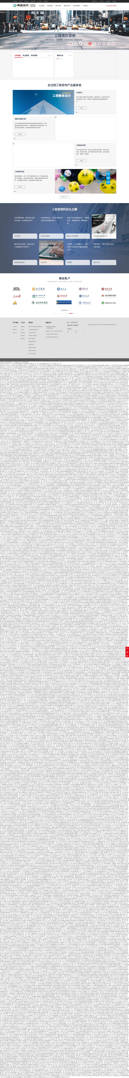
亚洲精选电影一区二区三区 (27, 506)
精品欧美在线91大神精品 (121, 591)
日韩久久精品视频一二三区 (108, 484)
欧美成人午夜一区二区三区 (47, 447)
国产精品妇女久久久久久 (38, 628)
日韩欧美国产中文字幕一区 (34, 476)
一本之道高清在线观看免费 (27, 596)
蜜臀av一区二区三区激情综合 (60, 647)
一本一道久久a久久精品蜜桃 (88, 509)
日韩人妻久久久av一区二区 (14, 390)
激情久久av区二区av (87, 468)
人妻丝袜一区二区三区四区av (59, 416)
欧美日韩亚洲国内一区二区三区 (81, 571)
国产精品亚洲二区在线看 (92, 409)
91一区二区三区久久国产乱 (85, 446)
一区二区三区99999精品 (41, 658)
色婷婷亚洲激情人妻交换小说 (39, 617)
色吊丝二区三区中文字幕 (29, 572)
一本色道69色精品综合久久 (75, 517)
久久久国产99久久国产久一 (109, 479)
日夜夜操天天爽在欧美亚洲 (76, 465)
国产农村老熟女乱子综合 (116, 441)
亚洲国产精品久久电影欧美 (20, 460)
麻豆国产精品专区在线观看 (51, 438)
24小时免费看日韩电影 (15, 572)
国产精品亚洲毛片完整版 (8, 719)
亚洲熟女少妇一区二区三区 (89, 528)
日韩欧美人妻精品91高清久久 (112, 422)
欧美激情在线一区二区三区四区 (45, 613)
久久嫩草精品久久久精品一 (24, 531)
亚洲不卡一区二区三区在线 (54, 514)
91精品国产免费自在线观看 (36, 575)
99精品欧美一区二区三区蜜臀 (105, 457)
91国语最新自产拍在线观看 (66, 431)
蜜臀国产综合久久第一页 (24, 471)
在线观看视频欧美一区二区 (29, 498)
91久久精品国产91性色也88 (43, 615)
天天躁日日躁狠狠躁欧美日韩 (77, 572)
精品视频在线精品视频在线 (21, 386)
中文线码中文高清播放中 (24, 536)
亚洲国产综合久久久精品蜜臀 (41, 454)
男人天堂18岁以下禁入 (70, 637)
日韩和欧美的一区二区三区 (16, 419)
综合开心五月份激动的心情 (29, 503)
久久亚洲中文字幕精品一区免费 (25, 563)
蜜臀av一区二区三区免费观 (29, 428)
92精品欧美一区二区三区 (38, 623)
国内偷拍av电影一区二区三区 (30, 542)
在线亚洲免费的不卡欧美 (22, 430)
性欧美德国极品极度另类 (67, 365)
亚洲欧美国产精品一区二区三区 (13, 503)
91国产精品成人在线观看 (57, 620)
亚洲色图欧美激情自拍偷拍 (85, 626)
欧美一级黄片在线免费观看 (19, 495)
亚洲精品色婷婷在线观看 (39, 689)
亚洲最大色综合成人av (77, 667)
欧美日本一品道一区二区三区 (8, 435)
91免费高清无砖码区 (41, 449)
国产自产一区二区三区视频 (104, 699)
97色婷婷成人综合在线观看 (20, 634)
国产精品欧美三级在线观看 (88, 640)
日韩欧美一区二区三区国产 (23, 518)
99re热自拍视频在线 (25, 662)
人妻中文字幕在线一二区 (40, 420)
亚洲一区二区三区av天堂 (45, 443)
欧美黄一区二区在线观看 (48, 645)
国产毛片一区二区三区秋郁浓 (82, 499)
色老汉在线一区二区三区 (70, 446)
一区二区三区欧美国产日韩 (84, 368)
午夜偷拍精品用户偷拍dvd (82, 493)
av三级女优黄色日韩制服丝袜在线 (41, 586)
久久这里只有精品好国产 (34, 400)
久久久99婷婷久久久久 (14, 636)
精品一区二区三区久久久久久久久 (17, 375)
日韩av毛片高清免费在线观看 (60, 427)
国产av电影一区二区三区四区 (29, 452)
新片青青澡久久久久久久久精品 (56, 694)
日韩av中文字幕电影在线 (106, 685)
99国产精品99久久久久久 (52, 639)
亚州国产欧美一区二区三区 (116, 408)
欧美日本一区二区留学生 (69, 384)
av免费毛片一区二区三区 (45, 406)
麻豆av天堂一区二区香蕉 (52, 471)
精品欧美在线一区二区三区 (15, 697)
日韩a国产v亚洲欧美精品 (95, 507)
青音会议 (26, 1)
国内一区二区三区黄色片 (51, 460)
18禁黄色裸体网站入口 (86, 522)
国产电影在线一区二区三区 (77, 526)
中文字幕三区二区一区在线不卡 (28, 406)
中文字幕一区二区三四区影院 (52, 719)
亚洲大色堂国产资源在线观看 (45, 465)
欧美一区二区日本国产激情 (109, 523)
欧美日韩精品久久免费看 (18, 450)
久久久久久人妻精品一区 (35, 618)
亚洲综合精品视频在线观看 (86, 602)
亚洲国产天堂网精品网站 (119, 549)
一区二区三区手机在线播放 (94, 419)
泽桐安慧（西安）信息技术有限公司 (54, 331)
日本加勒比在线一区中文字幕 (62, 512)
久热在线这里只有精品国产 (17, 577)
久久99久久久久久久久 (85, 537)
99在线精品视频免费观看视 (84, 617)
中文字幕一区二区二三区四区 (100, 617)
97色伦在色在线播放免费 (71, 621)
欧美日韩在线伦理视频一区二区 (71, 420)
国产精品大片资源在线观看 (27, 379)
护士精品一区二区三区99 (64, 386)
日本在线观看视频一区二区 (65, 433)
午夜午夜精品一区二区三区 (16, 645)
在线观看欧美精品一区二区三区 (43, 596)
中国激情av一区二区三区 (8, 518)
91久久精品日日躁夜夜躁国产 (61, 428)
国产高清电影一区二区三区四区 (37, 704)
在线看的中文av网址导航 (63, 375)
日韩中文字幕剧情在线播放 (82, 639)
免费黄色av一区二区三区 (69, 555)
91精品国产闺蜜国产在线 (65, 686)
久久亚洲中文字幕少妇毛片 (10, 480)
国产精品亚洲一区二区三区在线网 (105, 403)
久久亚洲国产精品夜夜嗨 (28, 537)
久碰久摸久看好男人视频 (114, 696)
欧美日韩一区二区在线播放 (69, 393)
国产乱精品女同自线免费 (96, 708)
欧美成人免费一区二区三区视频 (117, 376)
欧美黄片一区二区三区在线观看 (105, 454)
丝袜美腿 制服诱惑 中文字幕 (77, 613)
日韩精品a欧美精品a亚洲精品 (103, 656)
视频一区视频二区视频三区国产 (10, 384)
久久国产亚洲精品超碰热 (40, 514)
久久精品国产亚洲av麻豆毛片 (65, 373)
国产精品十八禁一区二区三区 (33, 409)
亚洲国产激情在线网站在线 (52, 593)
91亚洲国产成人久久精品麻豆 (92, 550)
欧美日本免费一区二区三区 (27, 522)
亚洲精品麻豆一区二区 (116, 575)
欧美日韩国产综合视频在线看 (106, 397)
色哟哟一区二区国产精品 (112, 365)
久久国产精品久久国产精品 (61, 715)
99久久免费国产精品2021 (32, 484)
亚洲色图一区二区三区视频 (7, 567)
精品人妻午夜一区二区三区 (59, 401)
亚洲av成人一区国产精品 (50, 378)
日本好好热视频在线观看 (16, 526)
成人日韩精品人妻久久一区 (22, 365)
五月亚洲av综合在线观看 (65, 678)
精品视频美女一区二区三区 (61, 452)
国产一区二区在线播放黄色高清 (87, 563)
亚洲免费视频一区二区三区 (76, 726)
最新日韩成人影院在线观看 (106, 409)
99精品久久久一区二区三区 (36, 431)
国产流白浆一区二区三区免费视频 (12, 397)
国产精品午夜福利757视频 (88, 588)
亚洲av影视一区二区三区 (114, 558)
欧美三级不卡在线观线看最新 (112, 431)
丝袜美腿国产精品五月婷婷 (67, 536)
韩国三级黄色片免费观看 (67, 405)
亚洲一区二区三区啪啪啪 (74, 673)
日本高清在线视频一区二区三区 (16, 439)
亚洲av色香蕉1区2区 (22, 704)
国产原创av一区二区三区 (56, 444)
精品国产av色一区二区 (111, 560)
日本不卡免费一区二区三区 (107, 550)
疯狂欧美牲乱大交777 (78, 462)
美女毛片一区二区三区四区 (73, 468)
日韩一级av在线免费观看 (109, 439)
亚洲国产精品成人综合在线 (56, 651)
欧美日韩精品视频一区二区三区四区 (16, 433)
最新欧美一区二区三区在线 (119, 528)
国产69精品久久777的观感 (25, 420)
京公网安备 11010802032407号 (82, 359)
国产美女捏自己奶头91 (117, 651)
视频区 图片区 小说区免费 (68, 612)
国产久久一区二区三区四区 (69, 711)
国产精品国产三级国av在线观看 (76, 443)
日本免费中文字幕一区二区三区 (66, 476)
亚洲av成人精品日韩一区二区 (85, 469)
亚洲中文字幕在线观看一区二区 (116, 425)
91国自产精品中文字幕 (26, 376)
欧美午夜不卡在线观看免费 (94, 390)
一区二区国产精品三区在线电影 (39, 651)
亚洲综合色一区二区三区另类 (83, 425)
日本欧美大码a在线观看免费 (32, 447)
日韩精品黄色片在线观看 (117, 722)
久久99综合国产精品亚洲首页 (39, 662)
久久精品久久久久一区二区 (114, 539)
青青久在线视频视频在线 (50, 702)
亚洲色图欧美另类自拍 (81, 612)
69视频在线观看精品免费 (45, 553)
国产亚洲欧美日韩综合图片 (67, 623)
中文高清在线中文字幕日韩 (114, 398)
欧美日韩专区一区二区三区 (97, 511)
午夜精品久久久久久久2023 (59, 534)
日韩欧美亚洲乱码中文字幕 (80, 395)
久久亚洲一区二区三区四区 (95, 431)
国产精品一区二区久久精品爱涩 (25, 446)
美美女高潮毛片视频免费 (73, 509)
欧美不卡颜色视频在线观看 (36, 634)
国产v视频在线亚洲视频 (108, 726)
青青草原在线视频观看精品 (74, 636)
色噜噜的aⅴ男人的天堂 (59, 501)
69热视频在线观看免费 (108, 718)
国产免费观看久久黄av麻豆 (101, 482)
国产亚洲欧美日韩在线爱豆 (114, 658)
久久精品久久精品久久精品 (62, 450)
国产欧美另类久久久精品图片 (14, 677)
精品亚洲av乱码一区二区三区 (58, 607)
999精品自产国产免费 (6, 574)
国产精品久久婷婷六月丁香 (104, 387)
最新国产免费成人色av (111, 639)
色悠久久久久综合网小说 (90, 424)
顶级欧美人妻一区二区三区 (105, 501)
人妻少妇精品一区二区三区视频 (103, 566)
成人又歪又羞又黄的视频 (52, 518)
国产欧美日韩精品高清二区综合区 (99, 408)
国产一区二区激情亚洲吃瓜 (28, 517)
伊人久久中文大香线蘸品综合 (45, 572)
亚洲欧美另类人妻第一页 (21, 533)
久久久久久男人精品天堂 (55, 599)
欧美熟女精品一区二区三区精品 (110, 389)
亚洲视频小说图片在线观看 (97, 704)
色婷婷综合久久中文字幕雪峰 (20, 661)
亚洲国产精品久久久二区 (61, 541)
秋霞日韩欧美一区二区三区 (36, 593)
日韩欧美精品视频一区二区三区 (96, 477)
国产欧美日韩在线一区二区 (21, 575)
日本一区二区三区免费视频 (42, 416)
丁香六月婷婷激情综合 (61, 392)
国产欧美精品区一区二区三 (40, 490)
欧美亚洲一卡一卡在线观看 (63, 479)
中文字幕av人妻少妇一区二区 (97, 405)
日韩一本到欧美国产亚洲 (67, 675)
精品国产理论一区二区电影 (58, 713)
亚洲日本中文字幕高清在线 (103, 623)
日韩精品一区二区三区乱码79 (25, 368)
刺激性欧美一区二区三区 (97, 422)
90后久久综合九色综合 (82, 708)
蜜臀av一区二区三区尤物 (20, 642)
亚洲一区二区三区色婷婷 (109, 443)
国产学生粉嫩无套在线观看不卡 (77, 541)
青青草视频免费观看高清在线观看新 (85, 623)
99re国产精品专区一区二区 (56, 637)
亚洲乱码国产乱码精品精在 (99, 384)
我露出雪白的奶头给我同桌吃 (74, 387)
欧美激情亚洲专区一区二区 (59, 487)
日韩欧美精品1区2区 (25, 370)
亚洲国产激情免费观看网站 (20, 455)
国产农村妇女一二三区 (78, 386)
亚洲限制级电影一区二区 (30, 424)
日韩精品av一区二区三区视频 (117, 455)
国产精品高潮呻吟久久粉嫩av (100, 455)
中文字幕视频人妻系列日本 (24, 552)
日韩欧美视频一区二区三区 (16, 469)
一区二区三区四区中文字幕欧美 (33, 556)
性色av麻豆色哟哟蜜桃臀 (41, 599)
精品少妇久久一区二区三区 (67, 681)
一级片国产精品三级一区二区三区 (84, 628)
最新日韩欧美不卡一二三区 (111, 612)
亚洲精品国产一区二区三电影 (78, 547)
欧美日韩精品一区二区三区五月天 (17, 664)
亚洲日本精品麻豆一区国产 (20, 681)
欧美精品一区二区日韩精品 (107, 596)
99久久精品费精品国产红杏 (13, 673)
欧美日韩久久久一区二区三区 (83, 460)
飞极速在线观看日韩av (29, 528)
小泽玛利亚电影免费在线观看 (60, 530)
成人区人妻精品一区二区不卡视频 (113, 493)
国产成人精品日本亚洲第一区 (61, 605)
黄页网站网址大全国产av (99, 642)
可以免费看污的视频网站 (29, 677)
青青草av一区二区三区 (93, 585)
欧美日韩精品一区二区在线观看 (58, 435)
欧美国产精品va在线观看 (83, 707)
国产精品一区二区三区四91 (112, 577)
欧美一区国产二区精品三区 (106, 435)
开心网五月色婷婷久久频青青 (33, 672)
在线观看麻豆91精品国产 (61, 650)
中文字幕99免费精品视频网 (32, 469)
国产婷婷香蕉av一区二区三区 (81, 498)
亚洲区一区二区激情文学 (14, 537)
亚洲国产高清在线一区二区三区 (104, 692)
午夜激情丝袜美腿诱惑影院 (99, 398)
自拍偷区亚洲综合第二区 (12, 370)
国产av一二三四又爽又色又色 (99, 425)
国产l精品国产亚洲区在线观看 (47, 395)
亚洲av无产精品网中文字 (31, 577)
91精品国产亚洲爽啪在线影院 (52, 642)
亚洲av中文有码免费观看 (119, 669)
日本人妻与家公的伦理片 (94, 678)
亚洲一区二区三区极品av (100, 558)
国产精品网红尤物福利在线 (105, 710)
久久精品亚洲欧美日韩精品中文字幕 (107, 401)
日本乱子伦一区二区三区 (85, 449)
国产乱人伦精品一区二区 (59, 468)
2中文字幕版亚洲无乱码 (74, 506)
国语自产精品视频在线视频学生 (52, 393)
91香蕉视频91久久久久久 (109, 661)
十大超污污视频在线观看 (52, 628)
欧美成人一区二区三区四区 (76, 596)
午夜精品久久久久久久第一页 (100, 381)
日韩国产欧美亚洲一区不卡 (52, 575)
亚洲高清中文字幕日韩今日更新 (43, 468)
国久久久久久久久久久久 (51, 431)
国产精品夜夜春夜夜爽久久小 (14, 542)
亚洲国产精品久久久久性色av (81, 533)
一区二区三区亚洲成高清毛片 (69, 463)
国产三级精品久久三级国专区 (102, 637)
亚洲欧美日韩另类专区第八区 (108, 553)
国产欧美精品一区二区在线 (119, 392)
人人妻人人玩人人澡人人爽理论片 (21, 574)
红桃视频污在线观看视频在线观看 (94, 450)
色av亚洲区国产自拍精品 (45, 401)
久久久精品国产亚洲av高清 (101, 626)
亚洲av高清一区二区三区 (80, 585)
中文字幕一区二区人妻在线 (103, 680)
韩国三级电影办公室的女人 (16, 683)
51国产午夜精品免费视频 (40, 694)
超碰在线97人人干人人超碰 (61, 503)
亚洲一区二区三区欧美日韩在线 (10, 707)
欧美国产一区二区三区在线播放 (83, 376)
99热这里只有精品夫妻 (53, 536)
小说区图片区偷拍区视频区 (91, 615)
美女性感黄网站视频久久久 (57, 528)
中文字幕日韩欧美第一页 (115, 522)
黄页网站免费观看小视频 (70, 514)
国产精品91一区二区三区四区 (67, 556)
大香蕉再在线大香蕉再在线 (24, 692)
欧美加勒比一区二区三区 (91, 667)
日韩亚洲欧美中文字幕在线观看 (69, 495)
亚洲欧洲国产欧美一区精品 (119, 436)
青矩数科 (46, 1)
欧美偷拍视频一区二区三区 (67, 575)
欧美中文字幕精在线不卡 (54, 721)
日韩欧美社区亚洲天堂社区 (45, 382)
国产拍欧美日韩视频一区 (54, 408)
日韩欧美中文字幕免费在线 (111, 512)
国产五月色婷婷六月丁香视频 (112, 533)
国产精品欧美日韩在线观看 (14, 669)
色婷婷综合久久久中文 (97, 414)
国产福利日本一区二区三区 (60, 424)
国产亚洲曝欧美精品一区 (31, 582)
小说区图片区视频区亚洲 (80, 433)
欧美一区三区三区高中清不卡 (16, 409)
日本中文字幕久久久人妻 (83, 579)
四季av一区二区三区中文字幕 (26, 711)
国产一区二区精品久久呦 (78, 378)
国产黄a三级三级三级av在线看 (65, 542)
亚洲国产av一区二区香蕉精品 (113, 704)
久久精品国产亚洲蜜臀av (69, 692)
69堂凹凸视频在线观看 (47, 715)
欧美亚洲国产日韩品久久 (31, 683)
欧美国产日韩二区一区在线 (70, 444)
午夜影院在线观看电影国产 (32, 512)
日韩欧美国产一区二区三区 (99, 643)
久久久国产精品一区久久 (105, 691)
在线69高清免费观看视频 (27, 637)
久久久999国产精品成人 (21, 511)
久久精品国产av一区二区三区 (85, 441)
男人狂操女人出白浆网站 (112, 477)
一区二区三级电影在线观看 (118, 420)
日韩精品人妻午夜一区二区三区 (61, 553)
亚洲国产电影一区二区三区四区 (64, 371)
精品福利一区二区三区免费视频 (64, 598)
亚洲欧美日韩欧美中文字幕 (73, 699)
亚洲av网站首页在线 (50, 430)
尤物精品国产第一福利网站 (26, 680)
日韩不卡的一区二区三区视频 (87, 677)
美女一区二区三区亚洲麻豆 (88, 609)
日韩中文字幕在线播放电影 (68, 558)
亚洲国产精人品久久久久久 (66, 639)
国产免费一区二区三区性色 (57, 552)
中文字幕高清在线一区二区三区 (52, 544)
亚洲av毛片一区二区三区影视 (74, 528)
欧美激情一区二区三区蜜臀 (81, 371)
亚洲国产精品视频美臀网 (64, 411)
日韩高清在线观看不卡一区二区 (38, 482)
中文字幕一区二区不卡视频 (21, 612)
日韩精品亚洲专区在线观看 (42, 620)
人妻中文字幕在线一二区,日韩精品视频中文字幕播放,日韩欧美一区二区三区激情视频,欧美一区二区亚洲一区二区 (30, 363)
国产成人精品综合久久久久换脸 (84, 556)
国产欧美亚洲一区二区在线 (38, 381)
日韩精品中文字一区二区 (110, 515)
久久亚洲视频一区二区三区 (106, 517)
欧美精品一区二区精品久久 (11, 379)
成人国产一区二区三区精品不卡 (109, 636)
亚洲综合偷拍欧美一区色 (73, 561)
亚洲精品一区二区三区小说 (35, 493)
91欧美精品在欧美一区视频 (88, 699)
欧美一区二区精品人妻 (42, 412)
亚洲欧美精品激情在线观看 (81, 417)
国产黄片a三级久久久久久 (96, 371)
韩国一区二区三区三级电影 (24, 602)
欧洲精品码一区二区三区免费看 (51, 681)
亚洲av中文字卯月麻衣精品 (26, 468)
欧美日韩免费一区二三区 (29, 449)
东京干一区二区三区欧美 (113, 662)
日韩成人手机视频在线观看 (16, 594)
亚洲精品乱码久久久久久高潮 (75, 550)
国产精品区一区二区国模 (88, 673)
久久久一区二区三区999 (83, 422)
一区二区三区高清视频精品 (36, 719)
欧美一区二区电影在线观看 (111, 417)
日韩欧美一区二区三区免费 (47, 479)
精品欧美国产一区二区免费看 (34, 433)
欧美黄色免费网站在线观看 (57, 648)
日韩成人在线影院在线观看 (19, 585)
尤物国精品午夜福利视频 (53, 365)
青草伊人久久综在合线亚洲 (15, 373)
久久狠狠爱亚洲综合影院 (121, 582)
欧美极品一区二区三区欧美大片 (42, 685)
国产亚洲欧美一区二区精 (88, 506)
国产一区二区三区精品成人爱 (94, 647)
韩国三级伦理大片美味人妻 (59, 580)
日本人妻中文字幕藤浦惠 (14, 620)
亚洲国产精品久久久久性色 (25, 403)
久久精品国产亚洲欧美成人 (82, 473)
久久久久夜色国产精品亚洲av (12, 598)
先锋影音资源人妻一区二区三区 (46, 392)
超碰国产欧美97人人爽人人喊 (91, 607)
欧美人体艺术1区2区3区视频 (68, 617)
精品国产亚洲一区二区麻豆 (76, 428)
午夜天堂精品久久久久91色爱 (87, 651)
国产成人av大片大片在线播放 (35, 378)
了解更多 (81, 108)
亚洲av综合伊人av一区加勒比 (74, 607)
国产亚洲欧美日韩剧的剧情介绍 (113, 724)
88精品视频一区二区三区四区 (92, 591)
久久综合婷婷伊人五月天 (30, 401)
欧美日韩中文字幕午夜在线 (119, 656)
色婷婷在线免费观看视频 (48, 409)
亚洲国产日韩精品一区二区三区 (110, 715)
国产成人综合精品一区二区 (108, 645)
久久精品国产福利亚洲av (110, 395)
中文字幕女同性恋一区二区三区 (77, 647)
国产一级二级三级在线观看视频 (46, 498)
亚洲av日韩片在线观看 (43, 626)
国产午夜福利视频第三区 (77, 375)
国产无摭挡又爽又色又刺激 (32, 590)
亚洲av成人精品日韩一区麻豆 (10, 694)
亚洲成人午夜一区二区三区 (48, 669)
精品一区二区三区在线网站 (62, 601)
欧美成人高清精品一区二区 (49, 496)
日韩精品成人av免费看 (106, 669)
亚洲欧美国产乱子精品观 (36, 457)
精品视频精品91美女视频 (112, 499)
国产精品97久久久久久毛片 (27, 509)
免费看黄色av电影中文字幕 (13, 579)
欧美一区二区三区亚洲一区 (25, 463)
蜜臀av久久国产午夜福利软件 (94, 443)
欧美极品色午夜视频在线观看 (116, 463)
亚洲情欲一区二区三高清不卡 (14, 487)
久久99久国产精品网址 (6, 460)
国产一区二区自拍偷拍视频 (14, 449)
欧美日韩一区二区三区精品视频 (64, 447)
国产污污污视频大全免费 (27, 566)
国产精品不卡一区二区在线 (16, 447)
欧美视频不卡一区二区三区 (92, 386)
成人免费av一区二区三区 (68, 480)
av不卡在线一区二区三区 (104, 503)
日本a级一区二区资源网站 (62, 613)
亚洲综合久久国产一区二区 (48, 400)
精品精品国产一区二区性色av (33, 414)
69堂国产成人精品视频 (89, 583)
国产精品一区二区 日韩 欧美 (109, 462)
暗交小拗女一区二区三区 (64, 378)
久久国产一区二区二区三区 (14, 498)
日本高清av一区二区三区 (96, 564)
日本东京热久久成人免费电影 (107, 375)
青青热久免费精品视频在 (30, 605)
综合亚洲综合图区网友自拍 (27, 384)
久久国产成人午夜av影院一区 (36, 678)
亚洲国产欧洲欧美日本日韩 (46, 474)
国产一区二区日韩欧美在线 (82, 438)
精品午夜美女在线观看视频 (103, 651)
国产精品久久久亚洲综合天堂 (21, 571)
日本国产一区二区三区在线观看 (78, 645)
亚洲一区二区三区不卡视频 (58, 367)
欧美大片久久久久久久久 (56, 412)
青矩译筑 (33, 1)
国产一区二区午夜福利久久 (69, 544)
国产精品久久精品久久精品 (16, 545)
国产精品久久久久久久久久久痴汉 (43, 547)
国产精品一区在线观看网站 (87, 534)
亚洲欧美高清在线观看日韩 (55, 403)
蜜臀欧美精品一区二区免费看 (65, 577)
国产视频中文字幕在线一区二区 (41, 602)
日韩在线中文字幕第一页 (48, 414)
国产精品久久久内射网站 (93, 530)
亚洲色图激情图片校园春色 (89, 367)
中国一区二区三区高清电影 (21, 544)
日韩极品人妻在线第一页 (79, 678)
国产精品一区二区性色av (114, 460)
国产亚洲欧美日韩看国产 (50, 504)
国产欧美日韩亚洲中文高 (71, 563)
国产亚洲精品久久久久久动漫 (68, 642)
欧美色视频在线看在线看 (51, 718)
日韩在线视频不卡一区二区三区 (61, 688)
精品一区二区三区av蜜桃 (119, 563)
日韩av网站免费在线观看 (45, 688)
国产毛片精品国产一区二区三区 (74, 685)
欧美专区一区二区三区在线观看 (51, 643)
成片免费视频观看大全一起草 (113, 542)
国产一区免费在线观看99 (68, 704)
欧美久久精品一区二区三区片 (20, 624)
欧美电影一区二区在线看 (24, 617)
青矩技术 (25, 5)
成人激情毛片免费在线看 (103, 659)
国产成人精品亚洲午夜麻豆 (38, 621)
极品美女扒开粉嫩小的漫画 (41, 368)
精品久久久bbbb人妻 (39, 405)
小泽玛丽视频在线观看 (13, 522)
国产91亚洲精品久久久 (57, 441)
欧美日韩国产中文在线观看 (93, 613)
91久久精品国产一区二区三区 (84, 370)
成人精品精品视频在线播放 (85, 599)
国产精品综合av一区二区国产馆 (48, 411)
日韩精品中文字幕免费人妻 (64, 462)
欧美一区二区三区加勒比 (83, 704)
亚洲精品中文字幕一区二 (89, 387)
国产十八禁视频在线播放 (80, 477)
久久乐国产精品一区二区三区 (70, 721)
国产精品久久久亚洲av (94, 447)
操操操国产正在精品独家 (73, 609)
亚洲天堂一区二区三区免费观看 (69, 381)
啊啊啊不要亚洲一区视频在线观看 (12, 626)
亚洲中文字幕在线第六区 (93, 631)
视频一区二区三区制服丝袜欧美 (103, 492)
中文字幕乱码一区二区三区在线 (47, 577)
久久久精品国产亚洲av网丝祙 (75, 710)
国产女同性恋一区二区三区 (49, 473)
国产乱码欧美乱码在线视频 (93, 504)
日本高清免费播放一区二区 (21, 482)
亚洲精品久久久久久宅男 (77, 450)
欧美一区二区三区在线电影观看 (58, 583)
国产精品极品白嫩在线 (21, 493)
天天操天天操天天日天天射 (101, 574)
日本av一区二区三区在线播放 (67, 460)
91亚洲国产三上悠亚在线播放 (48, 590)
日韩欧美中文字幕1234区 (91, 375)
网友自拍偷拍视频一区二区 (59, 406)
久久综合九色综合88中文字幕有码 (56, 569)
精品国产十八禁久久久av (30, 526)
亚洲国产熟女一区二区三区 (37, 539)
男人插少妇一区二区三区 (67, 376)
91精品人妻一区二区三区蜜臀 (94, 547)
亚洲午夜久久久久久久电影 (7, 365)
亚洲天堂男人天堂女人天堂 (106, 428)
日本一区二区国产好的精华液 (40, 653)
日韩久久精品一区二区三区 (25, 721)
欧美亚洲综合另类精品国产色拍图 (53, 457)
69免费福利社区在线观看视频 (75, 397)
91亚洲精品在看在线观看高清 (56, 691)
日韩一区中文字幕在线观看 (103, 436)
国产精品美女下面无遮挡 (90, 397)
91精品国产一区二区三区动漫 (93, 465)
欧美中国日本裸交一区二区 (88, 436)
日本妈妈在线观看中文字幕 (54, 704)
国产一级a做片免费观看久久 (54, 384)
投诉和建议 (76, 5)
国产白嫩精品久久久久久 (17, 512)
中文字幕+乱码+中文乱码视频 (16, 601)
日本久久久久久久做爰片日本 (68, 368)
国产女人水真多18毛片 (73, 534)
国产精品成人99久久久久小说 (10, 711)
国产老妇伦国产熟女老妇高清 (33, 466)
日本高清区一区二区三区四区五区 (42, 530)
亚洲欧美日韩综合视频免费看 (43, 647)
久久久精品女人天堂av (119, 677)
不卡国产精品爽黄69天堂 (25, 480)
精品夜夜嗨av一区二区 (87, 713)
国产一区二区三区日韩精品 (15, 528)
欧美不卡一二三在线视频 (101, 628)
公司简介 (15, 326)
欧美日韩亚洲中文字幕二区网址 (25, 658)
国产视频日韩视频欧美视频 (59, 666)
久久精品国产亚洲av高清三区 (86, 463)
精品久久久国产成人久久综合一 (55, 621)
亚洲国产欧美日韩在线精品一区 (39, 387)
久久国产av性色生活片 (121, 605)
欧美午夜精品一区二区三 (81, 431)
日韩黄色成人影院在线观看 (71, 651)
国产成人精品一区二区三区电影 (116, 628)
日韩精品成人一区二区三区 (65, 560)
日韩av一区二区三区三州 (104, 650)
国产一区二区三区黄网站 (55, 653)
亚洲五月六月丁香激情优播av (50, 556)
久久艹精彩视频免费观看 (96, 515)
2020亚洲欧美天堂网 (5, 550)
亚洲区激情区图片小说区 (38, 398)
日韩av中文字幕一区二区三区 (93, 462)
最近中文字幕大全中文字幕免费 (85, 555)
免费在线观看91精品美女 (96, 675)
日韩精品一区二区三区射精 (10, 656)
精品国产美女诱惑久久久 (116, 569)
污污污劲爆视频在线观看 (52, 398)
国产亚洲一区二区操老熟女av (115, 593)
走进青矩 (42, 5)
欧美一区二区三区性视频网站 (107, 654)
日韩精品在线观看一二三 (13, 648)
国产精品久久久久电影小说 (61, 520)
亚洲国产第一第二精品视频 (53, 370)
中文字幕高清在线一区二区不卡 (55, 574)
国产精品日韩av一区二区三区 (107, 624)
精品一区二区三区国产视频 (91, 685)
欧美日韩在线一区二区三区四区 (62, 419)
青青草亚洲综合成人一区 (36, 604)
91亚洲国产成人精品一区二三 (118, 700)
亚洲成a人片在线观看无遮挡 (104, 392)
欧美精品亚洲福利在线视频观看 (57, 454)
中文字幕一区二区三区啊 (88, 567)
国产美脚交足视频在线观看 (54, 692)
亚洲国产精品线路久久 (81, 507)
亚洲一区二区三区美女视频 (103, 561)
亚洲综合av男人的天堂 (89, 392)
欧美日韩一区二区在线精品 (119, 561)
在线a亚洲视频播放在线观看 (16, 590)
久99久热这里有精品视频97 (11, 412)
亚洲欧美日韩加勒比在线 (71, 677)
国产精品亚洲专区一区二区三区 (54, 670)
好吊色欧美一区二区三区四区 (12, 517)
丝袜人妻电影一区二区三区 (51, 425)
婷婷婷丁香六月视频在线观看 (65, 590)
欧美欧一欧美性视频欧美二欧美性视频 (70, 624)
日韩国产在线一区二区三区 (82, 542)
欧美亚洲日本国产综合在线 (20, 382)
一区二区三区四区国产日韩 (112, 618)
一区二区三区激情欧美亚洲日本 (101, 379)
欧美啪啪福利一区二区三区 (106, 406)
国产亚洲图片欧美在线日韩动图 (118, 574)
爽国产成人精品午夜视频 (84, 393)
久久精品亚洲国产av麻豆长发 (101, 480)
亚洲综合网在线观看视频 (35, 681)
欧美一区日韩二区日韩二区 (110, 526)
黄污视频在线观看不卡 (16, 465)
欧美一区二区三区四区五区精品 (97, 373)
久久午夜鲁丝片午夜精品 (57, 602)
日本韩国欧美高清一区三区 (7, 604)
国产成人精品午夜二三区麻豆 (41, 444)
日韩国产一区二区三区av (104, 367)
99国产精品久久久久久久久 (101, 490)
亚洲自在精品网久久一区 (68, 408)
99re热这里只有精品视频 (118, 609)
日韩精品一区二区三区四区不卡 (51, 661)
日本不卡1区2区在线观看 (8, 446)
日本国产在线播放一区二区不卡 (54, 722)
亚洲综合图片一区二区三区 (77, 409)
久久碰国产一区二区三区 (57, 626)
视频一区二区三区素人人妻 (9, 471)
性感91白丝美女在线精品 (27, 579)
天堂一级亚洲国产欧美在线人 (72, 436)
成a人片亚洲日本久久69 (122, 430)
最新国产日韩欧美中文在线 (51, 564)
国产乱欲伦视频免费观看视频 (103, 555)
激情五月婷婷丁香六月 (26, 514)
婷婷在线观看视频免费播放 (22, 381)
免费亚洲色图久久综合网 (116, 482)
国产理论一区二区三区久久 (68, 422)
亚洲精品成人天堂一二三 (11, 403)
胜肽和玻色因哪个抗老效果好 (54, 696)
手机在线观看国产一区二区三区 (53, 455)
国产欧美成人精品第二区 (34, 550)
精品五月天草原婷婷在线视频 (25, 654)
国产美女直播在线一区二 (36, 393)
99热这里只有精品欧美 (118, 648)
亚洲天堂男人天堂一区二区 (120, 416)
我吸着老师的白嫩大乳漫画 (7, 454)
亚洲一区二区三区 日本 (72, 449)
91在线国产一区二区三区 (36, 438)
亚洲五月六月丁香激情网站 (121, 457)
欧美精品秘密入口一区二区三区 (10, 376)
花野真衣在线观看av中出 (60, 716)
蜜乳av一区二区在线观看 (113, 373)
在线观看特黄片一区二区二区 (114, 536)
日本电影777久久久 (54, 368)
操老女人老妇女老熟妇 (35, 477)
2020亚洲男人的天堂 (109, 686)
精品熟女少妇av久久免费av (75, 549)
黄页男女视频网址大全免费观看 (97, 664)
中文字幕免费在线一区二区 (114, 370)
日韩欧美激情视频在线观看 (61, 572)
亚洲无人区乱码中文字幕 (38, 370)
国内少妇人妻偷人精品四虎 (94, 541)
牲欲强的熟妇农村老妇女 (29, 487)
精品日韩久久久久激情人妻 (11, 561)
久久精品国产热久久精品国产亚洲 (87, 457)
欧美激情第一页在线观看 (114, 449)
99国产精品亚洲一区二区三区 (72, 574)
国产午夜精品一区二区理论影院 (44, 517)
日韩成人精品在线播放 (119, 685)
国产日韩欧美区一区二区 (61, 517)
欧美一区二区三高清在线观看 (8, 692)
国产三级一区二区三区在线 (119, 452)
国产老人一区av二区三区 (63, 669)
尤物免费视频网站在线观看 (105, 424)
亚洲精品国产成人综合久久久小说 (91, 580)
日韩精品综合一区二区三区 (97, 618)
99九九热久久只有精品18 (8, 632)
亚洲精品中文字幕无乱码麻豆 (34, 496)
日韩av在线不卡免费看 (50, 389)
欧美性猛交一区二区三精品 (115, 531)
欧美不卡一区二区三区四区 (84, 384)
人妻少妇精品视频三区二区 (56, 579)
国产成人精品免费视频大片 (103, 609)
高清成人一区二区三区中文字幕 (42, 367)
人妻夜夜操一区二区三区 (50, 686)
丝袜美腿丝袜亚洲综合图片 (78, 504)
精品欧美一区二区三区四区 (38, 365)
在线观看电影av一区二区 (35, 511)
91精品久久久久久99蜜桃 (17, 643)
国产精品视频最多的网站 (51, 515)
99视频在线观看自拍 (5, 556)
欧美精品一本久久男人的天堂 (44, 659)
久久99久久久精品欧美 (64, 504)
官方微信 (114, 1)
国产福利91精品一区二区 (16, 462)
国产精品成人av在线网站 (99, 539)
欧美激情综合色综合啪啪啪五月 (112, 371)
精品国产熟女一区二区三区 (107, 705)
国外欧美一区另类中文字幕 (64, 389)
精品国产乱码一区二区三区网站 (66, 634)
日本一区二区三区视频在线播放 (106, 721)
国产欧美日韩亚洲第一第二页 (22, 696)
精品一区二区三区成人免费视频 (89, 691)
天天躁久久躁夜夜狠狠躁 (16, 523)
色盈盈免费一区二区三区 (49, 462)
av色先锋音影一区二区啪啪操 (71, 490)
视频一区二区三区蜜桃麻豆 (66, 438)
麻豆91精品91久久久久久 (16, 473)
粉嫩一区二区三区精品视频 (44, 605)
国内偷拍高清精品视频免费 (78, 479)
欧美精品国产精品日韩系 (12, 685)
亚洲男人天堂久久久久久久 (66, 507)
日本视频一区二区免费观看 (81, 675)
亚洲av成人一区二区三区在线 (25, 700)
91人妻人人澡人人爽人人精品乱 (79, 697)
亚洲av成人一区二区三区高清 (116, 384)
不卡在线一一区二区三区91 (75, 582)
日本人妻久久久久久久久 (9, 408)
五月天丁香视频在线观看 (82, 408)
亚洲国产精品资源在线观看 (34, 664)
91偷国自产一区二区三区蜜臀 (89, 420)
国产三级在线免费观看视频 (27, 591)
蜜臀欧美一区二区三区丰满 (101, 441)
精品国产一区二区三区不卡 (44, 428)
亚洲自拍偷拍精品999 (75, 452)
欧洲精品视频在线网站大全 (97, 639)
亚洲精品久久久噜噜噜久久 (76, 523)
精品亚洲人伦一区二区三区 (108, 530)
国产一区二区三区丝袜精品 (51, 493)
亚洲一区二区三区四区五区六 (24, 691)
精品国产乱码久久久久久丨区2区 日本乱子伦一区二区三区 (82, 501)
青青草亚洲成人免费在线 (22, 504)
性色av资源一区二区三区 (16, 401)
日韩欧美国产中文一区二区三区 (69, 539)
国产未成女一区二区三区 (99, 368)
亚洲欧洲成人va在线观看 (32, 450)
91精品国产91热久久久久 (84, 662)
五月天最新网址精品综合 (11, 708)
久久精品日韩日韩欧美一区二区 (75, 594)
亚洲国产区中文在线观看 (46, 419)
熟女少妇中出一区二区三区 (21, 564)
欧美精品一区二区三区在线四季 (78, 520)
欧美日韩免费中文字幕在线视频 (63, 672)
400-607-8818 (112, 6)
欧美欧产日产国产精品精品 (88, 403)
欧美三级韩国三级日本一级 (84, 711)
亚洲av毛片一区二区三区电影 (82, 604)
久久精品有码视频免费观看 (24, 425)
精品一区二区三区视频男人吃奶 (74, 654)
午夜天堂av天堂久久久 (89, 666)
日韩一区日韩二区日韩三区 (99, 476)
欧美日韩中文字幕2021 (122, 403)
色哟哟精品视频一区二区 (57, 488)
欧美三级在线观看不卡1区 (116, 588)
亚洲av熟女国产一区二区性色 (93, 715)
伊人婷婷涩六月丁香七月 (121, 428)
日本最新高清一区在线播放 (100, 468)
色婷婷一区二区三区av (32, 474)
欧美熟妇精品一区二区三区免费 (99, 438)
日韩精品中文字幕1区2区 (78, 545)
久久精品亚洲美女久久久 (94, 389)
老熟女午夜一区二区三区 (88, 680)
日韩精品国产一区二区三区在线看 (107, 667)
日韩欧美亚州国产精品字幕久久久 (9, 488)
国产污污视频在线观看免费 (10, 721)
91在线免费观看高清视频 (118, 632)
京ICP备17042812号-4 (69, 359)
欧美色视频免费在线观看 (66, 398)
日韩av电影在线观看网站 (8, 558)
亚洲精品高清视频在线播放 (95, 590)
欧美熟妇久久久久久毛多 (39, 531)
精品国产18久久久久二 (122, 433)
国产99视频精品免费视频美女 (41, 435)
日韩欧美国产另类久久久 (104, 474)
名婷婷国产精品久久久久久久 (72, 670)
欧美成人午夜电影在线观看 (95, 697)
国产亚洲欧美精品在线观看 (84, 455)
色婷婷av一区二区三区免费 (97, 400)
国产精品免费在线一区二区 (118, 659)
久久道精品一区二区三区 (38, 722)
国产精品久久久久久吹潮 (82, 681)
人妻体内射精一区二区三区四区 (120, 689)
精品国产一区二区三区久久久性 (25, 436)
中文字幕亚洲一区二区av (69, 707)
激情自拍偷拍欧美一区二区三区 (82, 560)
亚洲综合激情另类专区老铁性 (78, 631)
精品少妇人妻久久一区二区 (76, 650)
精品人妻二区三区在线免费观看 (50, 624)
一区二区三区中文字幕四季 (49, 477)
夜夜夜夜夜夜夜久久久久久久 (93, 620)
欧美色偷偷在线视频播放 (63, 430)
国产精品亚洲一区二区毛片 (96, 629)
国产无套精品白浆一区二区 (21, 438)
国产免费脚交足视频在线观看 (38, 558)
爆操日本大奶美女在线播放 (65, 618)
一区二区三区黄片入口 (109, 433)
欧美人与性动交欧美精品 (26, 501)
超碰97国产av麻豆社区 (44, 441)
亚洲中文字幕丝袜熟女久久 (108, 678)
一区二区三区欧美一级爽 (74, 406)
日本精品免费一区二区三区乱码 (62, 390)
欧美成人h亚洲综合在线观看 (69, 658)
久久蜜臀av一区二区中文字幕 (110, 580)
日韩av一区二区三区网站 (29, 613)
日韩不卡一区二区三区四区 (95, 433)
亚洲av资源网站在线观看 (67, 417)
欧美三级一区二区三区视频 (105, 694)
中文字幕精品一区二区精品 (29, 390)
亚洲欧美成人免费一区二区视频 (93, 726)
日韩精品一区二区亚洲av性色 (20, 610)
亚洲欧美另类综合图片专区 (107, 382)
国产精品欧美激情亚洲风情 (56, 566)
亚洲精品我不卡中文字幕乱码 (117, 617)
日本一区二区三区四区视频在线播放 (12, 485)
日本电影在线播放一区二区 (59, 710)
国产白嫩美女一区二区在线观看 (110, 507)
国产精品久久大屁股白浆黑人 (104, 567)
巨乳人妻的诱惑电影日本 (38, 422)
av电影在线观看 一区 (70, 579)
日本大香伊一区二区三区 (64, 545)
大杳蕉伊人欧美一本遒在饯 (79, 389)
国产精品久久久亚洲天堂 (97, 571)
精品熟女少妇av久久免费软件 (29, 648)
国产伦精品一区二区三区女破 (48, 373)
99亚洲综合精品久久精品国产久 (40, 607)
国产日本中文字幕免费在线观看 (86, 412)
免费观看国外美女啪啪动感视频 (86, 656)
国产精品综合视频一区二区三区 (82, 414)
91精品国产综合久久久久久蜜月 (56, 449)
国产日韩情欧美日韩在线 (36, 571)
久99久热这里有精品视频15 (46, 705)
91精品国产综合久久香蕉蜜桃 (65, 477)
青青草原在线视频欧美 (13, 591)
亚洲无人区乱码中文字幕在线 (11, 520)
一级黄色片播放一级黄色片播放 (72, 567)
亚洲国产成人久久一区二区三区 (19, 515)
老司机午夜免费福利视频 (55, 555)
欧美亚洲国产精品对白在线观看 (17, 400)
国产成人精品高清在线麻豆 (23, 623)
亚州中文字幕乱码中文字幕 (73, 648)
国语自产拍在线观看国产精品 (81, 598)
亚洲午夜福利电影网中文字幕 (90, 452)
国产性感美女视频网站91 (49, 629)
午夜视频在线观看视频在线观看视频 (78, 427)
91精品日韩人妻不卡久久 (53, 417)
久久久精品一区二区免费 (29, 659)
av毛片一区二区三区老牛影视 (108, 585)
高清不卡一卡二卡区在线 (10, 444)
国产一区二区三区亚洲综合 (23, 632)
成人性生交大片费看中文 (85, 539)
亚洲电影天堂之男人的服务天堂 (29, 598)
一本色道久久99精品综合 (41, 525)
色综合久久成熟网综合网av (99, 662)
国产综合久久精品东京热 (110, 518)
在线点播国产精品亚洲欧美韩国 (112, 681)
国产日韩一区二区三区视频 (117, 537)
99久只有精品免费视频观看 (107, 466)
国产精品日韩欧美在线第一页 (106, 444)
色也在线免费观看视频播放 (62, 485)
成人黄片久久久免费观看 (117, 583)
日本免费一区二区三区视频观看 (73, 488)
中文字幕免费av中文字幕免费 (116, 476)
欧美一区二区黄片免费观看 (83, 634)
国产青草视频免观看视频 (74, 416)
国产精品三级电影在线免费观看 (77, 484)
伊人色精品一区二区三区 (24, 398)
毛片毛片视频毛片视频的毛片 (85, 637)
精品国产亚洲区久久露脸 (111, 450)
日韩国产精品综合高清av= (13, 406)
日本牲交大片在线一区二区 (100, 446)
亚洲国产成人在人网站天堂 (79, 390)
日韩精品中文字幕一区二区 (55, 662)
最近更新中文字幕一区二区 (57, 654)
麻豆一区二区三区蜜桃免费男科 (46, 485)
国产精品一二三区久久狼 (112, 711)
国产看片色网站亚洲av (96, 661)
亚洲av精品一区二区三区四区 (31, 373)
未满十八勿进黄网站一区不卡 (45, 390)
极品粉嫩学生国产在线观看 (109, 620)
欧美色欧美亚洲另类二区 (58, 522)
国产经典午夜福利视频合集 (97, 542)
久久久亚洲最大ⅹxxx (16, 659)
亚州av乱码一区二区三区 (46, 439)
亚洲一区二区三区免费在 (13, 637)
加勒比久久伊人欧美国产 (107, 591)
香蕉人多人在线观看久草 (43, 528)
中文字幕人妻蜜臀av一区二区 (57, 591)
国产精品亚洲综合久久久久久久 (108, 607)
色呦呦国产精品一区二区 (54, 558)
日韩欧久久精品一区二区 (11, 525)
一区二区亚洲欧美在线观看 (74, 580)
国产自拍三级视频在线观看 (110, 427)
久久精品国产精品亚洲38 (54, 656)
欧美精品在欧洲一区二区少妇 (84, 575)
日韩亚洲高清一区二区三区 (41, 458)
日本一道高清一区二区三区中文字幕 (41, 427)
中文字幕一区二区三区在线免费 (65, 499)
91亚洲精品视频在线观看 (49, 375)
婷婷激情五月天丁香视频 (30, 392)
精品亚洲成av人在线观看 (21, 507)
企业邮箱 (108, 1)
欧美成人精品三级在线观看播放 (16, 474)
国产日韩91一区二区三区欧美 (99, 604)
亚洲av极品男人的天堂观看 (64, 629)
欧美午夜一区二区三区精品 (29, 580)
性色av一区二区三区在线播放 (8, 458)
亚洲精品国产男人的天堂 (115, 525)
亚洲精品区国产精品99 (24, 708)
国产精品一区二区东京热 (38, 471)
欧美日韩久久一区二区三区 (41, 583)
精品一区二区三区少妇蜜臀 (57, 699)
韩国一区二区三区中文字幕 (10, 411)
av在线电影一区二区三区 (84, 658)
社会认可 (15, 332)
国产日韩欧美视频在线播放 (48, 667)
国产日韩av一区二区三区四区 (87, 566)
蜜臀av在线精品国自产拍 (71, 626)
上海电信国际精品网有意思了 (14, 688)
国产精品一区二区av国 (16, 716)
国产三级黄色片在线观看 (8, 722)
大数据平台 (94, 1)
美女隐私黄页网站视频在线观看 (103, 602)
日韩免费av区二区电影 (82, 719)
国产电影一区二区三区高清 (98, 536)
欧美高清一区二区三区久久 (23, 427)
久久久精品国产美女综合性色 (93, 487)
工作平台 (101, 1)
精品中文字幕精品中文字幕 (108, 672)
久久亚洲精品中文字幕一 (52, 632)
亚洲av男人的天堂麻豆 (35, 624)
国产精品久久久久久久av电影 (28, 412)
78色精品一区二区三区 (17, 650)
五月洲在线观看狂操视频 (97, 365)
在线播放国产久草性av (108, 688)
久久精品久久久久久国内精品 (105, 640)
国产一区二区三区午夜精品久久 (32, 473)
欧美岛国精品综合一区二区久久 (24, 405)
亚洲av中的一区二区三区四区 (95, 686)
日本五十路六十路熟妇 (67, 585)
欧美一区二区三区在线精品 (107, 430)
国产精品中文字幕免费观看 (81, 564)
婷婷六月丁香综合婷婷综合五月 (118, 480)
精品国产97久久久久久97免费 (14, 549)
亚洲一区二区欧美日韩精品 (92, 430)
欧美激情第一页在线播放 (122, 550)
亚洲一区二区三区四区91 (40, 721)
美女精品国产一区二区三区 (75, 435)
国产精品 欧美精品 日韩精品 (42, 436)
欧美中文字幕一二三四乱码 (41, 609)
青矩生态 (15, 329)
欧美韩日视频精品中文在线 (70, 492)
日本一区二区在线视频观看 (74, 458)
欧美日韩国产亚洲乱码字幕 (68, 370)
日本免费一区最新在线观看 (75, 392)
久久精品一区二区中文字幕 (78, 669)
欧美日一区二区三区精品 (109, 485)
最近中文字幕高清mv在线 (97, 702)
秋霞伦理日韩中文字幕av (63, 466)
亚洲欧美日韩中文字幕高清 (27, 647)
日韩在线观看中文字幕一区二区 (18, 371)
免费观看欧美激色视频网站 (22, 651)
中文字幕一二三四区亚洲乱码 (120, 503)
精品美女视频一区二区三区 (111, 498)
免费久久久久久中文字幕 (50, 571)
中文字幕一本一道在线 (10, 602)
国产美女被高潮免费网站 (76, 605)
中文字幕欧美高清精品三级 (26, 555)
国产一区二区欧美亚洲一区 (38, 417)
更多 (49, 55)
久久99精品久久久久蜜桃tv (11, 367)
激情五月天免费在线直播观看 (30, 688)
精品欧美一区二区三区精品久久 (100, 537)
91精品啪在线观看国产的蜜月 (61, 547)
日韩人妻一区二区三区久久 (44, 588)
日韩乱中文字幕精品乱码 (40, 403)
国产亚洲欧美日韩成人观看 (109, 719)
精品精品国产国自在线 (102, 588)
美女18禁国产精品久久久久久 (95, 520)
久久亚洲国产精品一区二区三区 (94, 411)
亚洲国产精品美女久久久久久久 (79, 512)
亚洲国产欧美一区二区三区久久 (22, 653)
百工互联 (15, 1)
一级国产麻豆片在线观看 (110, 708)
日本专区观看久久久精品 (48, 371)
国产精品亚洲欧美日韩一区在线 (58, 458)
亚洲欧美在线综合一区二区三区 (20, 724)
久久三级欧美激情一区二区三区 (74, 591)
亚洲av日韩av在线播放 (12, 680)
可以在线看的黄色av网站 (96, 493)
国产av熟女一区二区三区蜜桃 (119, 555)
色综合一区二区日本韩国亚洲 (21, 686)
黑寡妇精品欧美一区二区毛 (94, 439)
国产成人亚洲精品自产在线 (78, 485)
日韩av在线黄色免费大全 (104, 420)
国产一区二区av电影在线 (85, 379)
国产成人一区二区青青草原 (7, 504)
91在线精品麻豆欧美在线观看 (81, 400)
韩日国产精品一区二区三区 (66, 425)
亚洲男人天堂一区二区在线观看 (75, 487)
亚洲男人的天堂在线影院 (39, 376)
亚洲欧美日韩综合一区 (87, 574)
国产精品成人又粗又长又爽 (8, 623)
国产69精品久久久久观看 (7, 593)
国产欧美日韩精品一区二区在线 (97, 593)
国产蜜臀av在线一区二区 (34, 371)
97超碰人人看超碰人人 (62, 610)
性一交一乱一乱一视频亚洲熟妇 (104, 677)
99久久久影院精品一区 (75, 659)
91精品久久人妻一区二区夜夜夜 (93, 526)
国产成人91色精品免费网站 (49, 386)
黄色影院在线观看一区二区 (78, 601)
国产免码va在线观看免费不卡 (94, 485)
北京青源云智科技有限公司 (52, 334)
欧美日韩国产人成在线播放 (52, 405)
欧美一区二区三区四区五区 (44, 673)
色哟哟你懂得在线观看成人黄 (30, 716)
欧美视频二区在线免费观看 (88, 689)
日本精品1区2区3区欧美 (100, 696)
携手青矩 (58, 5)
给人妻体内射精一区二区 (86, 525)
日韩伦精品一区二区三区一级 (90, 406)
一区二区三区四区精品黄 (67, 604)
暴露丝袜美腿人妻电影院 (26, 367)
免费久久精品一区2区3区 (41, 636)
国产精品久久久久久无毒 (93, 484)
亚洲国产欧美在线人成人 (23, 558)
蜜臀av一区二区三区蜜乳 (71, 379)
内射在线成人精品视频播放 (95, 518)
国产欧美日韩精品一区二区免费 (93, 523)
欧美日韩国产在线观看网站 (7, 651)
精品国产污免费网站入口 (77, 430)
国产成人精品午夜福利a (40, 408)
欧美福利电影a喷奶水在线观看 (24, 408)
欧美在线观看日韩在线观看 (82, 511)
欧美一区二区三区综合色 (71, 602)
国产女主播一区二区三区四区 (45, 452)
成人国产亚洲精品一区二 (22, 604)
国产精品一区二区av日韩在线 (8, 552)
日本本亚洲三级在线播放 (53, 612)
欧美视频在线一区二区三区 (25, 694)
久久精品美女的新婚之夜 (13, 713)
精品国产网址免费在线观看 (44, 549)
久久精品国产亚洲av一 (35, 386)
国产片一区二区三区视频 (11, 555)
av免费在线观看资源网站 (44, 526)
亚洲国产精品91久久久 (121, 454)
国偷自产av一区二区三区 (114, 599)
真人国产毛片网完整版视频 (13, 534)
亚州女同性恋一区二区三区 (91, 705)
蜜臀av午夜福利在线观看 (101, 463)
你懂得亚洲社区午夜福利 (121, 458)
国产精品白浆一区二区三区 (9, 368)
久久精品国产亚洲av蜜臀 (9, 425)
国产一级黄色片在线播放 (117, 514)
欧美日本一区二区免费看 (70, 412)
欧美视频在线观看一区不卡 (43, 487)
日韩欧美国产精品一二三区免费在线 (29, 411)
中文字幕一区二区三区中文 (65, 533)
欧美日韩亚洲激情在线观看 (9, 398)
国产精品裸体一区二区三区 (107, 386)
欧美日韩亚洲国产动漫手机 (10, 420)
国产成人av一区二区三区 (115, 438)
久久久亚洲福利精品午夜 (52, 623)
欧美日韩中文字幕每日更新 (38, 708)
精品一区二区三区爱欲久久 (82, 536)
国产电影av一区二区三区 (48, 601)
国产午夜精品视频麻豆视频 (46, 726)
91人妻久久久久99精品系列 (92, 596)
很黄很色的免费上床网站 (96, 681)
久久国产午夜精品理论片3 (53, 495)
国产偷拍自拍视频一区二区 (59, 506)
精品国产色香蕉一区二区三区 (16, 582)
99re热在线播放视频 (60, 550)
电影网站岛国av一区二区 (60, 382)
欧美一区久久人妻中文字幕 (46, 582)
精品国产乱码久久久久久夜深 (84, 476)
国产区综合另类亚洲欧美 (62, 523)
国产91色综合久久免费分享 (28, 534)
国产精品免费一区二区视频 (32, 545)
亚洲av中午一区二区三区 (7, 431)
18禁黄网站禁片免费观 (119, 495)
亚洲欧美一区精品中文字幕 (46, 683)
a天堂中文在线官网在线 (97, 560)
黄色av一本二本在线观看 (23, 417)
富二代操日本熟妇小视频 (57, 379)
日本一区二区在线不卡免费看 (112, 629)
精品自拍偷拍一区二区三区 (11, 468)
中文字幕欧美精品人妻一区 (119, 387)
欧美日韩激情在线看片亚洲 (78, 466)
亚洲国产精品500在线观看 (70, 599)
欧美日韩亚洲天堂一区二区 (90, 503)
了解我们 (85, 5)
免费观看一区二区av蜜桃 (44, 397)
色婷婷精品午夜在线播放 (48, 697)
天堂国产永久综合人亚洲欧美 (20, 639)
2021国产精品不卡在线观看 (9, 586)
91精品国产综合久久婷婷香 (113, 393)
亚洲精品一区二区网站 (121, 487)
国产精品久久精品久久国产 (50, 433)
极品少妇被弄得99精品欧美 (38, 696)
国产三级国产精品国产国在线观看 (88, 444)
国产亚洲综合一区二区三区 (116, 381)
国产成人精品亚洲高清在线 (93, 479)
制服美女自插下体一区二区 (84, 642)
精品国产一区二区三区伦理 (58, 537)
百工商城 (39, 1)
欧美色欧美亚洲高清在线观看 (119, 379)
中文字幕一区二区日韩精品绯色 (65, 473)
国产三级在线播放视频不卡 (103, 673)
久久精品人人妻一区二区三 (34, 375)
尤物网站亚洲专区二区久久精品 (76, 382)
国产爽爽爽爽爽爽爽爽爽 (62, 409)
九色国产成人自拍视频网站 (90, 435)
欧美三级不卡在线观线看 (16, 395)
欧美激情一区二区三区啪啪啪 (84, 531)
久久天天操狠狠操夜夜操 (89, 488)
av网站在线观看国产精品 (28, 620)
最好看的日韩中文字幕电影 (20, 477)
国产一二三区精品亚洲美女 (115, 643)
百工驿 (20, 1)
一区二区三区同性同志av (102, 412)
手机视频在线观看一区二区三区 (60, 526)
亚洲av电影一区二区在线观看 (32, 645)
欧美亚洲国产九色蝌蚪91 (97, 499)
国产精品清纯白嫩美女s (79, 672)
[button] (71, 43)
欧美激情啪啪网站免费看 (57, 563)
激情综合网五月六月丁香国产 (110, 541)
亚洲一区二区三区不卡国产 (108, 613)
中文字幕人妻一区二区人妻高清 (13, 588)
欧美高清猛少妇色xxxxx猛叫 (7, 436)
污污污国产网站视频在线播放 (45, 520)
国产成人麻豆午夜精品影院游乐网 (43, 501)
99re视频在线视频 (33, 382)
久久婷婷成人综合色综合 (39, 463)
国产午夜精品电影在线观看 (54, 689)
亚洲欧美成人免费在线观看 (44, 424)
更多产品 (63, 197)
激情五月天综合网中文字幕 (42, 488)
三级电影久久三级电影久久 (24, 444)
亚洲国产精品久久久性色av (61, 439)
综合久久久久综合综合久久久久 (10, 647)
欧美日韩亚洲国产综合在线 (9, 531)
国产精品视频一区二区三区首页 (85, 514)
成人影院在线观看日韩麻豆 (121, 640)
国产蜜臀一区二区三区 (40, 656)
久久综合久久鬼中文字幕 (119, 615)
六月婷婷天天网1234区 (111, 405)
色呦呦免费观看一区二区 (118, 673)
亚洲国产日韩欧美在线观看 (61, 465)
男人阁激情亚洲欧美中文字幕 (23, 567)
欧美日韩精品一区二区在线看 (48, 499)
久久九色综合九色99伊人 (12, 609)
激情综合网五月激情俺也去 (86, 492)
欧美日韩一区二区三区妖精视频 (82, 398)
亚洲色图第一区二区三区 (81, 664)
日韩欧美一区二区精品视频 (31, 650)
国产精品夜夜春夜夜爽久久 (13, 452)
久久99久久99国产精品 (18, 556)
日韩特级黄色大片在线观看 (52, 539)
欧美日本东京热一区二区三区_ (14, 613)
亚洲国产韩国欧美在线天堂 (59, 673)
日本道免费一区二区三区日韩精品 (22, 569)
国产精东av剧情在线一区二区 (23, 628)
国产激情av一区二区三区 (91, 428)
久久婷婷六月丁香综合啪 (22, 492)
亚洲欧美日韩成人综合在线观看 (71, 403)
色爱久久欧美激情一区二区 (68, 531)
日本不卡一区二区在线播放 (120, 602)
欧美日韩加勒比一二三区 (53, 708)
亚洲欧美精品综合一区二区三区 (15, 466)
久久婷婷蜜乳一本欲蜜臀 (101, 716)
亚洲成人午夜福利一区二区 (73, 694)
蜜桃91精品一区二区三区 (42, 591)
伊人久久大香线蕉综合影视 (26, 547)
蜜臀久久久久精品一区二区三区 (118, 713)
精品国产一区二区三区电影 (88, 454)
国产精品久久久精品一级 (11, 547)
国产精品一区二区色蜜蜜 (113, 664)
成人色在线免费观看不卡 (96, 417)
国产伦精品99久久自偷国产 (93, 601)
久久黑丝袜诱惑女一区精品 (100, 376)
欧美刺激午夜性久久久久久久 (23, 422)
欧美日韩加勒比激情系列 (45, 631)
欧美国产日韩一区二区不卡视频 (48, 542)
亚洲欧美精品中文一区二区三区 (77, 530)
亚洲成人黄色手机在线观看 (70, 696)
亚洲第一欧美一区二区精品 (87, 700)
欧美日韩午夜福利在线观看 (104, 416)
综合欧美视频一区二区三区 (92, 594)
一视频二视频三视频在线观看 (42, 654)
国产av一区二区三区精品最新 (115, 642)
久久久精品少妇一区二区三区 (104, 563)
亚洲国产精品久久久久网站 (75, 474)
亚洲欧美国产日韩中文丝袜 (72, 691)
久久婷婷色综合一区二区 (92, 669)
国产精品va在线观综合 (37, 389)
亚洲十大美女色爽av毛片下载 (17, 484)
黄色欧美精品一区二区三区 (7, 430)
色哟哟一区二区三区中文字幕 (31, 479)
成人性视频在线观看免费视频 (81, 577)
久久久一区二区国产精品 (18, 496)
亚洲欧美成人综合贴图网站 (7, 405)
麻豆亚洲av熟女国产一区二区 (40, 567)
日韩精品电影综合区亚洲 (32, 439)
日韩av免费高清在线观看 (12, 509)
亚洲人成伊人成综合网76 (55, 525)
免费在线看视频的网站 (65, 471)
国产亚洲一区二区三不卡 (67, 628)
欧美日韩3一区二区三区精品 (118, 680)
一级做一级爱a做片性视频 (111, 520)
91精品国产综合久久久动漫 (16, 631)
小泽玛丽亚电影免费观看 (53, 381)
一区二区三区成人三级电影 (11, 640)
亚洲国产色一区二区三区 (94, 645)
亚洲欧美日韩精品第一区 (67, 593)
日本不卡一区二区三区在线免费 (102, 469)
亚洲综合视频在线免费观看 (79, 419)
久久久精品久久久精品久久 (93, 688)
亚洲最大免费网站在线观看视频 (94, 378)
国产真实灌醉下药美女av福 (55, 420)
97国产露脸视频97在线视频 (26, 488)
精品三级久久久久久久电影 (85, 696)
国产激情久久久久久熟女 (58, 640)
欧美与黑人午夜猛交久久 (38, 518)
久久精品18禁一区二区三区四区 (21, 389)
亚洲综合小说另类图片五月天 (34, 560)
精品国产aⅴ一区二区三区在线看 (89, 624)
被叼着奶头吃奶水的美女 (50, 533)
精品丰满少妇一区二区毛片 (89, 416)
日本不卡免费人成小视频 (115, 446)
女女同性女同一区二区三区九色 (104, 534)
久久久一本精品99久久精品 (46, 650)
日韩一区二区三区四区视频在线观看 (67, 469)
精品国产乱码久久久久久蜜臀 (66, 515)
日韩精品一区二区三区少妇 (107, 572)
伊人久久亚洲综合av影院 (19, 378)
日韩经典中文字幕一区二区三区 (110, 465)
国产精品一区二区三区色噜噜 (33, 601)
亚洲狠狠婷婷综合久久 (54, 658)
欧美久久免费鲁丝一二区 (50, 634)
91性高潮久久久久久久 (110, 702)
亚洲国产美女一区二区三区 (66, 564)
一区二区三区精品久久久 (107, 582)
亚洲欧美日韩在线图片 (19, 715)
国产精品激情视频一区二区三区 (114, 400)
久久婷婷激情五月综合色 (39, 692)
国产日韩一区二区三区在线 (61, 683)
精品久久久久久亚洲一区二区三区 (88, 721)
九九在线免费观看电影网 (110, 411)
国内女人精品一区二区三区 (97, 496)
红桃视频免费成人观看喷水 (99, 460)
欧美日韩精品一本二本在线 (16, 414)
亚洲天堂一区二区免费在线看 (88, 401)
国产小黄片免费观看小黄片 (53, 422)
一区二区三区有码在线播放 (60, 443)
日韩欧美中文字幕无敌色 (22, 457)
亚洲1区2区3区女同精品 (95, 719)
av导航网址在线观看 (40, 384)
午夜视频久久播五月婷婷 (80, 447)
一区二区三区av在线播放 (14, 726)
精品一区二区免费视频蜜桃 (16, 705)
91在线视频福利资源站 (61, 484)
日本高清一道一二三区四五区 (43, 506)
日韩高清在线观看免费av (119, 567)
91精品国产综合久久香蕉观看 (110, 390)
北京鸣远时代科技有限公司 (52, 337)
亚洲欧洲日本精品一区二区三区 (70, 700)
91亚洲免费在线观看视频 (93, 672)
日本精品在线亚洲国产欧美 (42, 379)
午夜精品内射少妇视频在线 (88, 561)
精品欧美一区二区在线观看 (74, 367)
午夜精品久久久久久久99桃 (120, 566)
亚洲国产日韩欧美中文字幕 (55, 446)
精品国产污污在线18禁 (39, 700)
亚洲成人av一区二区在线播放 (15, 392)
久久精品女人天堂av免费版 (47, 450)
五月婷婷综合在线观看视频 (13, 615)
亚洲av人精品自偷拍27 (117, 670)
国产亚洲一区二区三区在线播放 (17, 560)
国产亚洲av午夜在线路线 (8, 387)
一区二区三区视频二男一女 (32, 419)
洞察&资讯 (67, 5)
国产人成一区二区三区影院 (15, 479)
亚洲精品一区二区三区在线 (59, 397)
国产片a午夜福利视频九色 (22, 431)
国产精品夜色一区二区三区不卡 (100, 575)
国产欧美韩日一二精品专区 (31, 395)
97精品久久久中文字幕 (6, 715)
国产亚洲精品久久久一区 (109, 419)
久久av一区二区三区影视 (55, 707)
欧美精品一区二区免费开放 (82, 496)
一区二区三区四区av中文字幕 (8, 417)
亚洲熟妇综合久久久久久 (109, 547)
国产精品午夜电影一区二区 (102, 700)
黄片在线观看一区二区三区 (74, 569)
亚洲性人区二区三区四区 (73, 588)
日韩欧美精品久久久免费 (53, 376)
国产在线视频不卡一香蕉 (54, 463)
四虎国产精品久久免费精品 (113, 368)
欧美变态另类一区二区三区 (41, 680)
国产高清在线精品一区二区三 (82, 365)
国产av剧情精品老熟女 (28, 599)
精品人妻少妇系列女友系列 (66, 493)
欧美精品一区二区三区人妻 (75, 705)
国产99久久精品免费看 (112, 707)
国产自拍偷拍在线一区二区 (95, 395)
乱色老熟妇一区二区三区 (110, 378)
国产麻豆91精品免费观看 (74, 454)
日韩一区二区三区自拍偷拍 (96, 471)
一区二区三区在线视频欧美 (100, 531)
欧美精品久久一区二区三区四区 (105, 488)
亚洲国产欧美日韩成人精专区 (112, 414)
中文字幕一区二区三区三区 (97, 724)
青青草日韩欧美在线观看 (85, 381)
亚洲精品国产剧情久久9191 (41, 563)
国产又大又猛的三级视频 (19, 629)
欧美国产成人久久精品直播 (60, 659)
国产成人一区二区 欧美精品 (26, 656)
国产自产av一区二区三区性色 (108, 447)
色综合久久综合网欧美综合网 (65, 400)
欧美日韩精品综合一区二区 (116, 468)
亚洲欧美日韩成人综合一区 (36, 430)
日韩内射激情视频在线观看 (32, 499)
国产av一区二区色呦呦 (76, 503)
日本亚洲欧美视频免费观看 (76, 715)
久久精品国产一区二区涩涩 (27, 416)
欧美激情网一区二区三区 (92, 382)
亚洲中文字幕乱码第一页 (36, 544)
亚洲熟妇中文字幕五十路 (92, 466)
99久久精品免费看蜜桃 (72, 537)
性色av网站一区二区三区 (81, 718)
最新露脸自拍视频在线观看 (16, 499)
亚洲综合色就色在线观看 (15, 599)
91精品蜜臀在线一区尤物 (81, 405)
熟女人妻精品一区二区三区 (33, 715)
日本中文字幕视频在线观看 (54, 482)
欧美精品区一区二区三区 (100, 370)
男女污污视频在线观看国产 (27, 561)
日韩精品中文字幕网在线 (66, 518)
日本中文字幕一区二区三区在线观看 (74, 620)
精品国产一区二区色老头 (95, 718)
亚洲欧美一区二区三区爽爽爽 (21, 393)
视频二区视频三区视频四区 (29, 397)
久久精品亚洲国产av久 (73, 401)
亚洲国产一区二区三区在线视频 (91, 458)
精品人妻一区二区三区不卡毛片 (64, 498)
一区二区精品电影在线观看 (81, 373)
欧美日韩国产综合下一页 (119, 492)
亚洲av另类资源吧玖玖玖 (114, 604)
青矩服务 (50, 5)
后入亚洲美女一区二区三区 (23, 387)
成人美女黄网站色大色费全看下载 (85, 692)
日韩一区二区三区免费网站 (47, 484)
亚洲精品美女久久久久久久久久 (57, 561)
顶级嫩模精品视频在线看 (100, 449)
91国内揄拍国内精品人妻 (41, 579)
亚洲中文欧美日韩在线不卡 (8, 691)
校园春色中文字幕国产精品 (78, 553)
